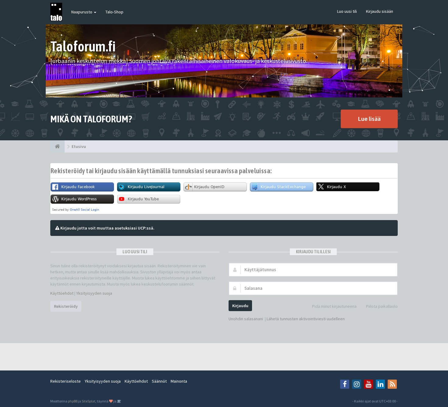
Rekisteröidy (66, 306)
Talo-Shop (114, 12)
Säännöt (159, 381)
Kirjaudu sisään (379, 11)
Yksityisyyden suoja (94, 293)
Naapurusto (82, 12)
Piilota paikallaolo (382, 306)
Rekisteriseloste (65, 381)
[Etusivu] (57, 146)
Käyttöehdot (61, 293)
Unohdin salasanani (246, 318)
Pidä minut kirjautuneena (334, 306)
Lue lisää (369, 118)
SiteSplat (88, 401)
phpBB (72, 401)
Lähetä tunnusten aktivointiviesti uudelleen (306, 318)
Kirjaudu (240, 305)
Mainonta (179, 381)
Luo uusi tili (347, 11)
